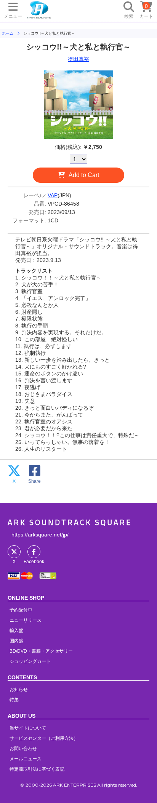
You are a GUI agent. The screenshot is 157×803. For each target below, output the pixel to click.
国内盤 (16, 640)
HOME (39, 9)
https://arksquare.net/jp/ (40, 535)
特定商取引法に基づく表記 (37, 769)
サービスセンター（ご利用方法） (44, 738)
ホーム (7, 33)
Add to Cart (84, 175)
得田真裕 (78, 59)
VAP (53, 195)
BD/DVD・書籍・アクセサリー (41, 651)
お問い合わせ (23, 748)
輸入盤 (16, 630)
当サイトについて (28, 728)
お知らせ (19, 689)
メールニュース (26, 758)
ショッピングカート (30, 661)
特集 (14, 699)
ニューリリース (26, 620)
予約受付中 (21, 610)
